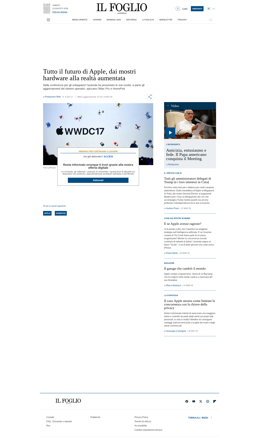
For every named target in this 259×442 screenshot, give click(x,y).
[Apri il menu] (48, 20)
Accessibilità (140, 425)
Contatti (50, 417)
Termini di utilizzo (142, 421)
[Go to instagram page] (207, 401)
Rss (48, 425)
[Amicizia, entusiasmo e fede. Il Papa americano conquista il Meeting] (190, 124)
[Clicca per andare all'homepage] (68, 401)
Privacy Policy (141, 417)
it (209, 9)
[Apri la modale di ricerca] (211, 20)
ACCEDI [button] (108, 156)
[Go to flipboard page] (214, 401)
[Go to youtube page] (193, 401)
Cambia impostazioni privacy (148, 430)
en (213, 9)
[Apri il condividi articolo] (150, 97)
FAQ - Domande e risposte (59, 421)
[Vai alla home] (122, 8)
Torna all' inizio (198, 418)
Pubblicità (95, 417)
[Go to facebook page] (186, 401)
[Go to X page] (200, 401)
